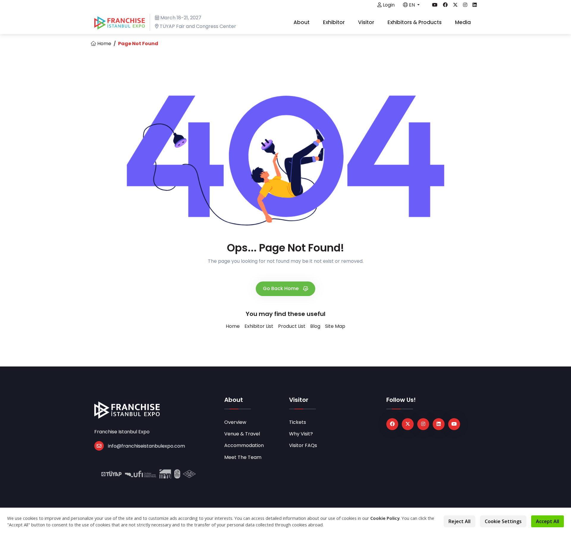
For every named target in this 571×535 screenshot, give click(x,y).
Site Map (335, 326)
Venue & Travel (242, 433)
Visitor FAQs (303, 445)
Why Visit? (301, 433)
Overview (235, 422)
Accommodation (244, 445)
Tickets (297, 422)
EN (412, 4)
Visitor (366, 22)
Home (103, 43)
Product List (291, 326)
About (302, 22)
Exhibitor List (258, 326)
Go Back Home (281, 288)
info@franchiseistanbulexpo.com (146, 446)
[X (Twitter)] (408, 424)
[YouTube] (454, 424)
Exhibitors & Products (415, 22)
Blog (315, 326)
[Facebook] (392, 424)
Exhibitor (334, 22)
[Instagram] (423, 424)
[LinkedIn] (439, 424)
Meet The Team (242, 457)
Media (463, 22)
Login (388, 4)
